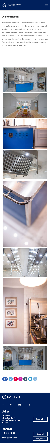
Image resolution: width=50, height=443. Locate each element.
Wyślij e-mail (40, 439)
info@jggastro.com (10, 438)
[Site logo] (11, 5)
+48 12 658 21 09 (8, 433)
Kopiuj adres (40, 419)
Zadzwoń (40, 434)
